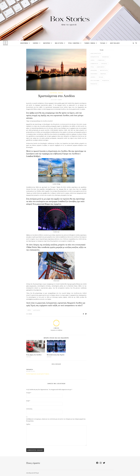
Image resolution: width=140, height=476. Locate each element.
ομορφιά (103, 73)
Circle (30, 314)
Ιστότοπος (29, 409)
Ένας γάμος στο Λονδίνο (33, 355)
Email (28, 401)
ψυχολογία (94, 83)
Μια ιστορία (59, 43)
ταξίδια (29, 310)
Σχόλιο (28, 424)
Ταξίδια (102, 43)
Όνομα (28, 392)
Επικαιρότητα (95, 56)
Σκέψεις (35, 43)
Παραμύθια (105, 56)
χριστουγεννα (36, 310)
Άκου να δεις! (115, 43)
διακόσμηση (101, 67)
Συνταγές (104, 63)
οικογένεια (94, 73)
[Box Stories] (70, 20)
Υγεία (92, 67)
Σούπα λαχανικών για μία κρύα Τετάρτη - (38, 374)
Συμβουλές (101, 60)
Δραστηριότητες (96, 53)
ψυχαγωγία (105, 80)
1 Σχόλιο (60, 99)
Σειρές (93, 60)
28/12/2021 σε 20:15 (30, 371)
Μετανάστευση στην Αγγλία (55, 355)
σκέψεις (93, 77)
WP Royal (36, 473)
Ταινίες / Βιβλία (89, 43)
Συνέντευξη (94, 63)
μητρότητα (104, 70)
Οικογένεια (24, 43)
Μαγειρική (46, 43)
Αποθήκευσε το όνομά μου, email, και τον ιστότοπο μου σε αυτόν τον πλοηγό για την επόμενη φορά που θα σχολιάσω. (56, 420)
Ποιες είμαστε (33, 462)
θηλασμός (94, 70)
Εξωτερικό (53, 93)
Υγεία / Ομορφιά (73, 43)
